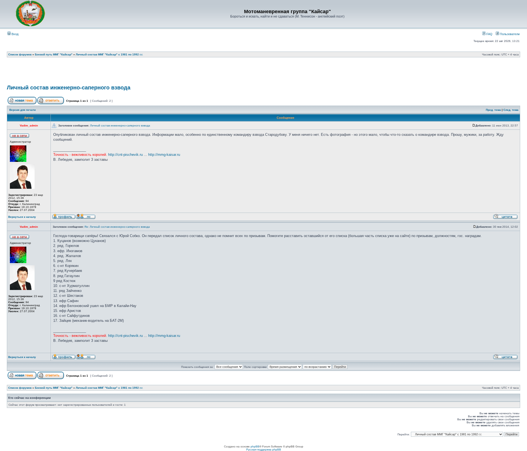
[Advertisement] (263, 72)
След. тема (510, 109)
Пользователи (509, 34)
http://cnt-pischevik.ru (125, 155)
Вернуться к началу (22, 216)
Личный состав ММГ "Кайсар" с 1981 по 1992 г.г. (109, 54)
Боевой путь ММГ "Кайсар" (53, 54)
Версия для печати (22, 109)
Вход (14, 34)
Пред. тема (493, 109)
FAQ (489, 34)
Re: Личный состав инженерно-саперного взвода (117, 226)
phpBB (255, 446)
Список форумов (20, 54)
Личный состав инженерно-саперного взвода (68, 87)
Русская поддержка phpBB (263, 449)
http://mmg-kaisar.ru (164, 155)
